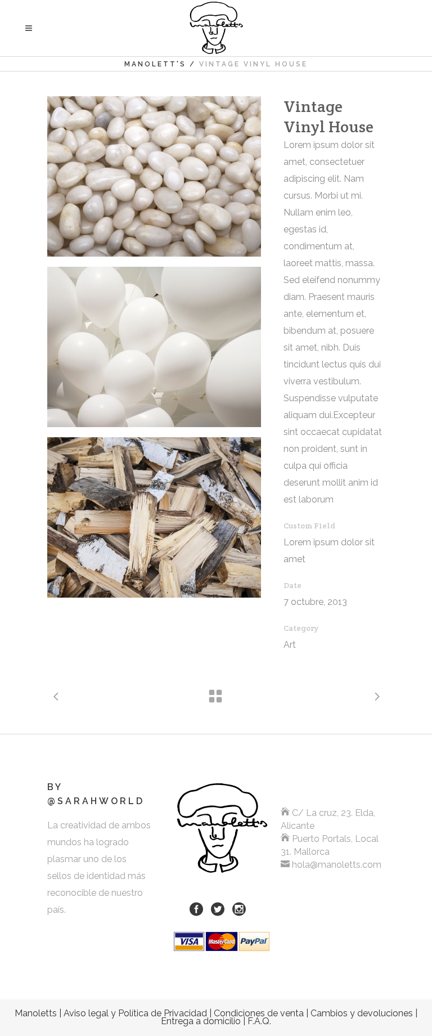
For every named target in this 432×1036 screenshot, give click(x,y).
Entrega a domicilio (201, 1021)
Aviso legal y (135, 1013)
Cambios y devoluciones (361, 1013)
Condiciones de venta (259, 1013)
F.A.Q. (259, 1021)
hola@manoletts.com (336, 864)
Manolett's (155, 64)
